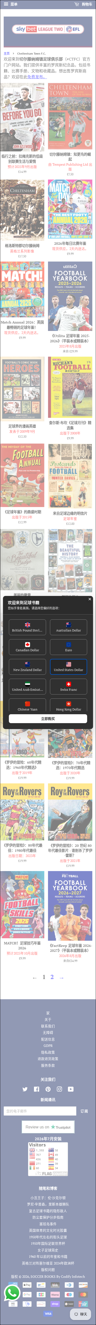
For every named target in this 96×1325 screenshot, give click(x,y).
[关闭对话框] (90, 599)
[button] (27, 627)
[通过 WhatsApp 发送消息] (12, 1293)
